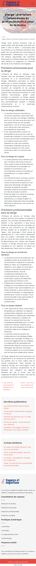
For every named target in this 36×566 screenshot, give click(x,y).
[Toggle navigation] (32, 3)
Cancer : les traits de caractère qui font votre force (26, 385)
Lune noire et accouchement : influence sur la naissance (8, 386)
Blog (4, 36)
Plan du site (18, 565)
